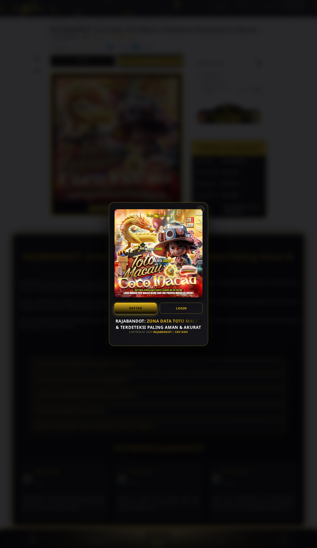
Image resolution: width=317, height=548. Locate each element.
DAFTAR (135, 308)
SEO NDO (181, 332)
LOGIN (181, 308)
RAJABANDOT (162, 332)
